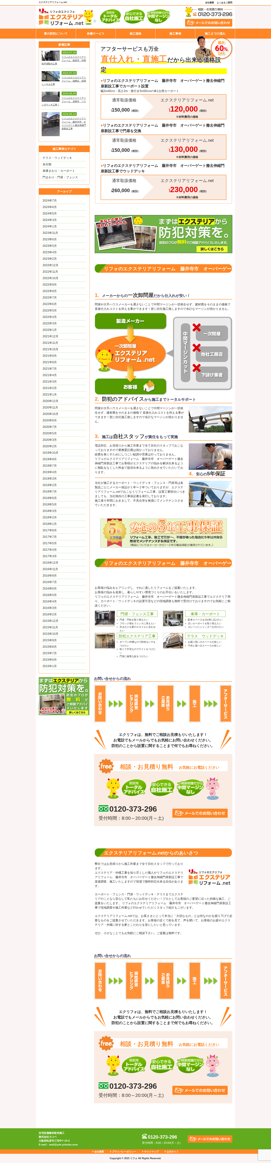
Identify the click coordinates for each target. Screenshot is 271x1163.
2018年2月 (50, 517)
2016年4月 (50, 601)
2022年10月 (50, 278)
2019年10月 (50, 452)
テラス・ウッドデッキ (57, 157)
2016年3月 (50, 607)
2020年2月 (50, 446)
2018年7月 (50, 491)
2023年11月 (50, 232)
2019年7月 (50, 465)
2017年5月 (50, 543)
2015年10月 (50, 633)
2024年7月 (50, 200)
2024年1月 (50, 226)
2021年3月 (50, 381)
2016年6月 (50, 588)
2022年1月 (50, 329)
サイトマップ (151, 1151)
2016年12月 (50, 562)
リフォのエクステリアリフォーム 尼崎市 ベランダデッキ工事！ (64, 101)
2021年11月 (50, 342)
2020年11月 (50, 407)
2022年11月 (50, 271)
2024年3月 (50, 220)
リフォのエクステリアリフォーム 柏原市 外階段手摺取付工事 (64, 60)
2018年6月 (50, 498)
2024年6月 (50, 207)
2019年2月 (50, 485)
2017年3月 (50, 556)
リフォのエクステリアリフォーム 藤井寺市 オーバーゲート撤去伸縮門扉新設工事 (74, 123)
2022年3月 (50, 323)
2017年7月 (50, 536)
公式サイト (173, 1151)
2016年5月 (50, 595)
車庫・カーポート (205, 614)
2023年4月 (50, 252)
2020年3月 (50, 439)
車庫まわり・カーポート (59, 170)
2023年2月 (50, 258)
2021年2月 (50, 388)
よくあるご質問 (224, 2)
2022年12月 (50, 265)
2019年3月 (50, 478)
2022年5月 (50, 310)
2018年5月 (50, 504)
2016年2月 (50, 614)
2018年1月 (50, 523)
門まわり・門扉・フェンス (60, 177)
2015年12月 (50, 620)
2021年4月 (50, 375)
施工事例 (175, 33)
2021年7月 (50, 368)
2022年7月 (50, 297)
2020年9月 (50, 420)
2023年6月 (50, 239)
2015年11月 (50, 627)
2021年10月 (50, 349)
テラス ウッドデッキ (205, 636)
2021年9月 (50, 355)
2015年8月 (50, 646)
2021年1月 (50, 394)
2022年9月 (50, 284)
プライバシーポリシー (124, 1151)
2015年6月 (50, 659)
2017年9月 (50, 530)
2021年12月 (50, 336)
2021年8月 (50, 362)
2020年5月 (50, 433)
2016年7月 (50, 582)
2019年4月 (50, 472)
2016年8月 (50, 575)
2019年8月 (50, 459)
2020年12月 (50, 401)
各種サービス (96, 33)
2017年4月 (50, 549)
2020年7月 (50, 426)
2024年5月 (50, 213)
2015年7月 (50, 653)
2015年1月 (50, 666)
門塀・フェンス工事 (137, 614)
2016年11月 (50, 569)
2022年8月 (50, 291)
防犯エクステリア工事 (137, 636)
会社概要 (209, 2)
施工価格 (135, 33)
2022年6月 (50, 304)
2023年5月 (50, 245)
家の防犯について (56, 33)
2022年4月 (50, 317)
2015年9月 (50, 640)
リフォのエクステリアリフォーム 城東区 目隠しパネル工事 (64, 81)
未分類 (47, 164)
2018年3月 (50, 510)
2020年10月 (50, 414)
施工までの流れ (215, 33)
